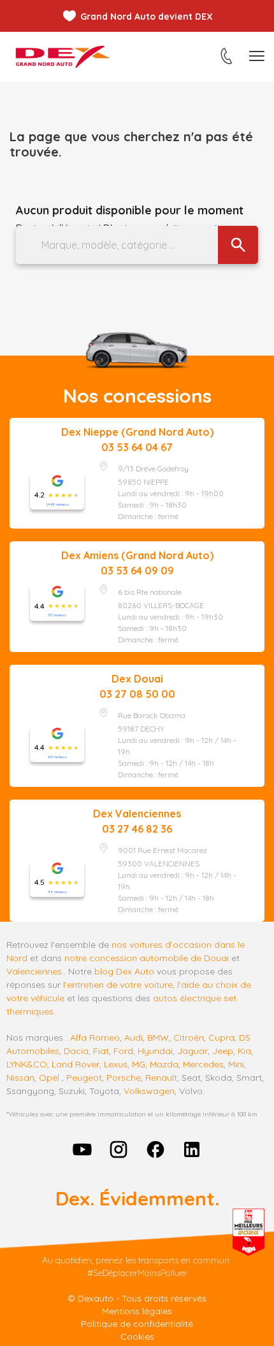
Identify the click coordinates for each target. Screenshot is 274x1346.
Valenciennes (34, 971)
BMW (158, 1037)
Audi (133, 1037)
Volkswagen (149, 1091)
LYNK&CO (26, 1064)
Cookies (137, 1336)
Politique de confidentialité (137, 1323)
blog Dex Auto (124, 971)
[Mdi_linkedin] (192, 1149)
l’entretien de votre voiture (118, 984)
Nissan (20, 1077)
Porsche (123, 1077)
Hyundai (155, 1051)
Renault (161, 1077)
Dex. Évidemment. (137, 1198)
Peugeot (84, 1077)
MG (138, 1064)
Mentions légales (137, 1311)
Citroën (188, 1037)
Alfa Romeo (95, 1037)
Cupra (221, 1037)
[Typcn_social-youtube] (82, 1149)
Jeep (222, 1051)
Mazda (164, 1064)
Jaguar (192, 1051)
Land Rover (75, 1064)
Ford (123, 1051)
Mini (236, 1064)
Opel (49, 1077)
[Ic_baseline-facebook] (155, 1149)
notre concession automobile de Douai (146, 958)
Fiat (101, 1051)
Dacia (76, 1051)
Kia (244, 1051)
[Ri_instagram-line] (118, 1149)
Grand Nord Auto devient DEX (146, 16)
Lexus (115, 1064)
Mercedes (203, 1064)
